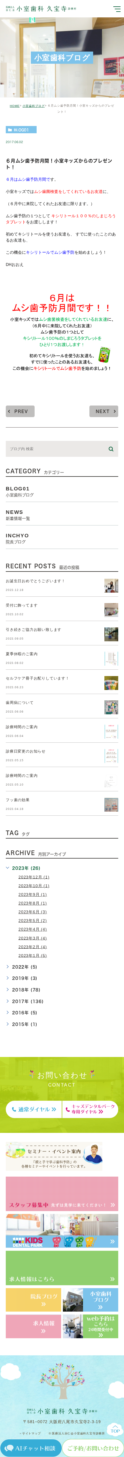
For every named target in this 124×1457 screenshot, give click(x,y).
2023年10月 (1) (34, 885)
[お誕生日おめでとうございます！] (111, 586)
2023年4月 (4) (32, 929)
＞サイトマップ (30, 1433)
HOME (15, 105)
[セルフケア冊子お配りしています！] (111, 683)
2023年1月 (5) (32, 955)
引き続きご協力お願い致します (33, 629)
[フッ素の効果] (111, 805)
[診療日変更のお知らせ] (111, 756)
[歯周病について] (111, 707)
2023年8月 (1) (32, 903)
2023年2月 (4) (32, 946)
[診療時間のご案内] (111, 732)
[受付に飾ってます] (111, 610)
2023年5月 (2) (32, 920)
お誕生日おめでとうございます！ (35, 581)
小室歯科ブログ (33, 105)
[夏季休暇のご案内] (111, 659)
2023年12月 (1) (34, 876)
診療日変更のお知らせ (26, 751)
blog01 (21, 130)
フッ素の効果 (18, 800)
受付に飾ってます (21, 605)
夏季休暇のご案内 (21, 654)
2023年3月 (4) (32, 938)
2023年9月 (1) (32, 894)
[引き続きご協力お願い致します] (111, 634)
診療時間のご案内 (21, 727)
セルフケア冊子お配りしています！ (37, 678)
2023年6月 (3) (32, 912)
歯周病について (20, 702)
